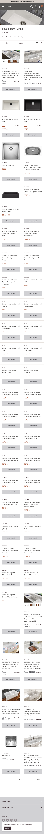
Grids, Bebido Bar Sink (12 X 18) (32, 527)
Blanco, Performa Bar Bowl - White (33, 281)
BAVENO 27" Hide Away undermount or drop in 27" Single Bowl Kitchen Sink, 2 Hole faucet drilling (11, 74)
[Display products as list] (41, 43)
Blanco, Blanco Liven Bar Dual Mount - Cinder (10, 481)
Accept (7, 828)
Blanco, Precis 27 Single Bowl (32, 120)
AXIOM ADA (6, 755)
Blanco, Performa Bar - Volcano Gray (9, 371)
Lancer (26, 162)
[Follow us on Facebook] (3, 820)
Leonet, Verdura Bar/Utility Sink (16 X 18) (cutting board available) (32, 504)
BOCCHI (4, 68)
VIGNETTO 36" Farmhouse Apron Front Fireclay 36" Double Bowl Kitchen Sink (11, 712)
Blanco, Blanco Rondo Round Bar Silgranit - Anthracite (9, 282)
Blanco (4, 117)
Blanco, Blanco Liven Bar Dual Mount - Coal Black (32, 459)
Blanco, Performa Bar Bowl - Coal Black (11, 327)
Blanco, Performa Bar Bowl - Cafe (11, 349)
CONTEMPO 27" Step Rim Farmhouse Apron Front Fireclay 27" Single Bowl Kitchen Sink (10, 665)
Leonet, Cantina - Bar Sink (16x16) (10, 527)
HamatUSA (5, 753)
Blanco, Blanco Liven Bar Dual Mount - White (10, 437)
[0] (40, 6)
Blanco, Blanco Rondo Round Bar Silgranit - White (33, 191)
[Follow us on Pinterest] (15, 820)
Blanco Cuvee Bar (8, 165)
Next (38, 780)
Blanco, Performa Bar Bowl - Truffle (11, 305)
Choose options (11, 89)
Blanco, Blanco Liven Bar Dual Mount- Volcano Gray (32, 415)
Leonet (26, 499)
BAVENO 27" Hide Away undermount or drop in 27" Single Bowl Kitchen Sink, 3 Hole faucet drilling (33, 618)
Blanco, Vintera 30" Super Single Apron (10, 210)
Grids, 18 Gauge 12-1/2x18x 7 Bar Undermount (10, 574)
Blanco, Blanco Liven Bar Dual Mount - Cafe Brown (32, 481)
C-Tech (4, 546)
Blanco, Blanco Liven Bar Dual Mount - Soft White (10, 459)
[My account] (36, 6)
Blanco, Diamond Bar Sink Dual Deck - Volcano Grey (32, 393)
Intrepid (5, 592)
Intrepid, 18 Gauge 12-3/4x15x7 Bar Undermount (32, 574)
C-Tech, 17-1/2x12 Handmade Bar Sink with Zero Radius (10, 551)
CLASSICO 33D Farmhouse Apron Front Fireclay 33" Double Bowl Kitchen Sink (32, 713)
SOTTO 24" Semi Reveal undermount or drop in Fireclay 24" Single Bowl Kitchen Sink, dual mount (32, 665)
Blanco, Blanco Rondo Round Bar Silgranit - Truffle (9, 234)
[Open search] (31, 6)
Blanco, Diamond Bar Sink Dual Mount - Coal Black (10, 393)
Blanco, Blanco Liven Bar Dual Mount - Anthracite (10, 503)
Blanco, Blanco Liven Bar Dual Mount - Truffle (32, 437)
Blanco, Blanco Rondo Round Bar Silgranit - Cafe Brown (32, 258)
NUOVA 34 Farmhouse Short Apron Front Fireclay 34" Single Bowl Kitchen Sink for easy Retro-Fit (33, 759)
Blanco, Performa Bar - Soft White (31, 371)
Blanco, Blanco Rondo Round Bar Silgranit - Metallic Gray (31, 234)
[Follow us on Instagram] (11, 820)
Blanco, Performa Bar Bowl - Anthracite (33, 349)
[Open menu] (3, 6)
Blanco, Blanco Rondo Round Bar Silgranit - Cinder (9, 258)
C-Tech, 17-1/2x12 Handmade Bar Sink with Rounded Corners (32, 551)
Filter (7, 43)
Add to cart (11, 179)
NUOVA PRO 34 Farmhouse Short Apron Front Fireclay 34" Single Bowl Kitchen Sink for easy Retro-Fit (33, 75)
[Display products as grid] (37, 43)
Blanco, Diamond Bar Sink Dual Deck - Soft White (10, 415)
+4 (17, 125)
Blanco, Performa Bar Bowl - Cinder (33, 327)
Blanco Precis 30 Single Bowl (10, 120)
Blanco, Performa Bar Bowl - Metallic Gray (33, 305)
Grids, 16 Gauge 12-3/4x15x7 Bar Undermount (10, 596)
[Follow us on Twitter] (7, 820)
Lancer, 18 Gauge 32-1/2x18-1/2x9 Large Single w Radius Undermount (32, 167)
